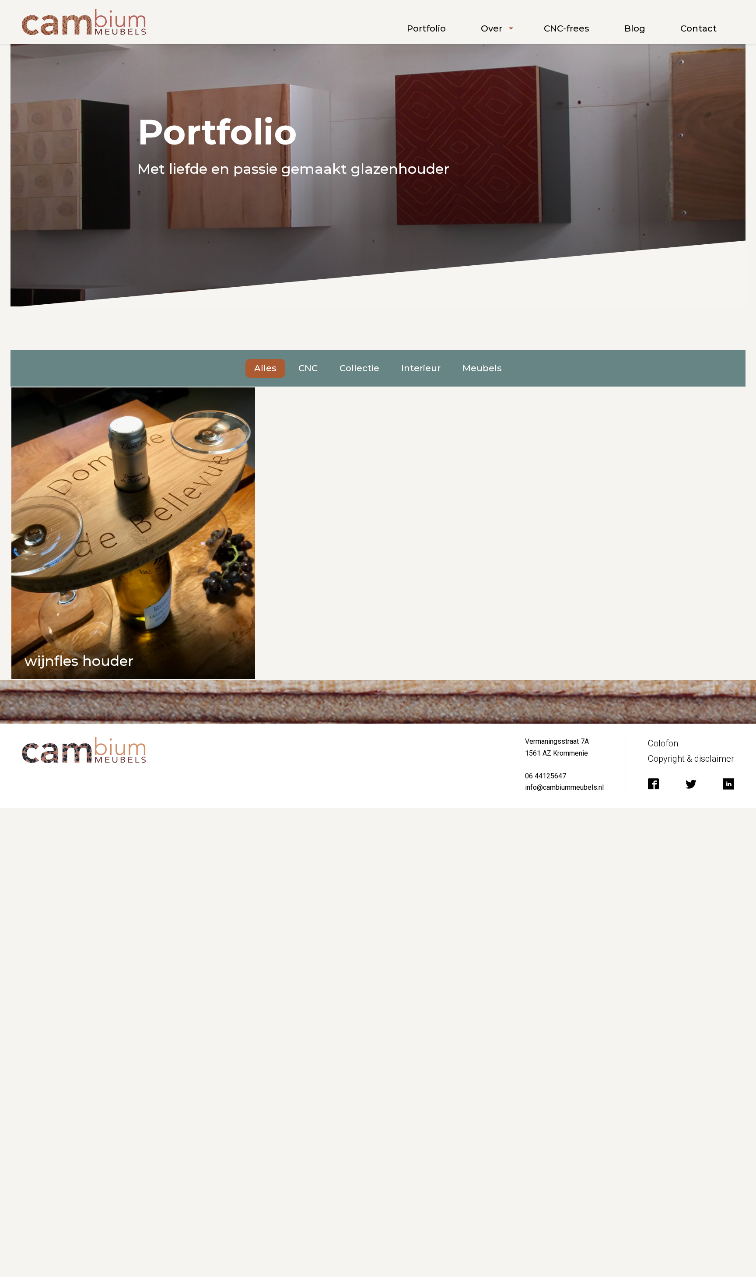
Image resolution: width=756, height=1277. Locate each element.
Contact (698, 28)
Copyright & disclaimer (691, 758)
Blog (634, 28)
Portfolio (426, 28)
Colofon (663, 743)
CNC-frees (566, 28)
